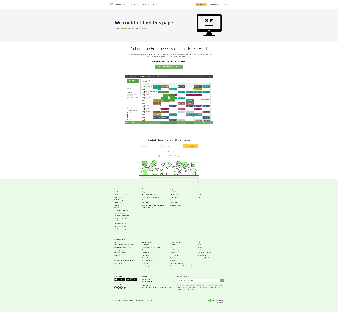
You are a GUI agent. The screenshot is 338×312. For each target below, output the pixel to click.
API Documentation (176, 205)
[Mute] (204, 122)
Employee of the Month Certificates (153, 205)
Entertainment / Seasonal (150, 250)
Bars (115, 242)
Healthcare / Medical (148, 260)
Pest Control (174, 255)
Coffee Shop (118, 258)
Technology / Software (204, 252)
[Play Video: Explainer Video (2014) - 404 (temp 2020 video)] (169, 98)
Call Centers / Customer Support (124, 245)
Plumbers (173, 260)
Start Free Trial (201, 4)
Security (116, 208)
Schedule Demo (214, 4)
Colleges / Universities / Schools (124, 260)
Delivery (116, 266)
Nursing (172, 252)
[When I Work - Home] (117, 4)
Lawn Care (173, 245)
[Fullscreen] (211, 122)
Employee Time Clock (121, 194)
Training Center (174, 197)
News (199, 197)
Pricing (155, 4)
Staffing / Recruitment (204, 250)
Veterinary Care (202, 255)
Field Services (146, 252)
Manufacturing (174, 250)
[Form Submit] (222, 280)
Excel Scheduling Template (150, 194)
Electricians (145, 245)
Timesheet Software (120, 226)
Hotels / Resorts (175, 242)
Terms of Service (149, 300)
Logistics (172, 247)
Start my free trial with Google (170, 156)
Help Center (173, 192)
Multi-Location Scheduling (122, 221)
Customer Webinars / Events (178, 200)
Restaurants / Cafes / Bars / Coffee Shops (182, 266)
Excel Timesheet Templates (150, 197)
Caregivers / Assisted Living (122, 247)
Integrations (118, 202)
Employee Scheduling (120, 192)
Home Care (145, 263)
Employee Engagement (121, 215)
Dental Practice (147, 242)
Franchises (145, 255)
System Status (174, 202)
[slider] (167, 122)
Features (133, 4)
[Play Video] (127, 122)
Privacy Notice (132, 300)
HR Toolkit (145, 202)
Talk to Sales (146, 279)
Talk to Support (147, 282)
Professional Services (176, 263)
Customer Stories (147, 208)
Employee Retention (120, 218)
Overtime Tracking (120, 229)
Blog (143, 192)
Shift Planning (118, 200)
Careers (200, 194)
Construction (118, 263)
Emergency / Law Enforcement (151, 247)
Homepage (125, 28)
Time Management (120, 223)
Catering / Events (119, 250)
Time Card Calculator (148, 200)
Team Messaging (119, 197)
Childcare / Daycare (120, 252)
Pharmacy (173, 258)
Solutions (145, 4)
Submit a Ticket (174, 194)
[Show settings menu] (207, 122)
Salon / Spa (201, 245)
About (199, 192)
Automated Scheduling (121, 210)
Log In (224, 4)
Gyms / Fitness (146, 258)
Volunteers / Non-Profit (205, 258)
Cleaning (117, 255)
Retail (199, 242)
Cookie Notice (140, 300)
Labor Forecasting (119, 213)
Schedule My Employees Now (169, 67)
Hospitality (145, 266)
